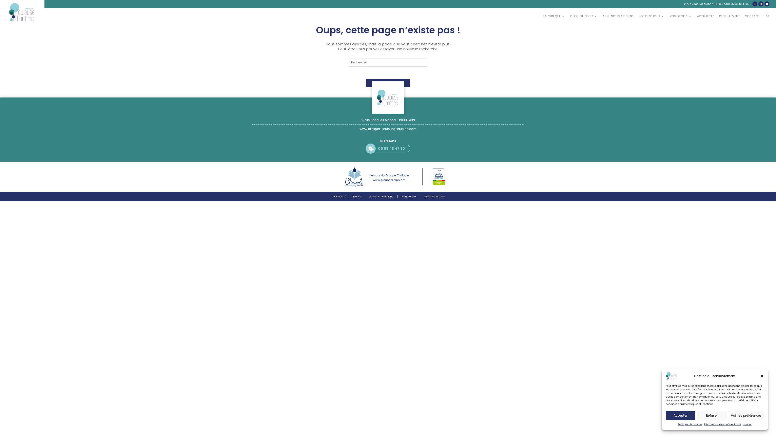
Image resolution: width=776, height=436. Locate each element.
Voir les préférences (746, 415)
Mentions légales (434, 196)
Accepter (680, 415)
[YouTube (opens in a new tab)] (767, 3)
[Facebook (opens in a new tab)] (754, 3)
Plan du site (409, 196)
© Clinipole (338, 196)
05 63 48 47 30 (740, 4)
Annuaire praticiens (381, 196)
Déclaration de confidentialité (722, 424)
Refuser (712, 415)
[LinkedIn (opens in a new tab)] (760, 3)
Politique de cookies (690, 424)
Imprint (747, 424)
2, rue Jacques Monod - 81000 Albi (706, 4)
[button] (762, 376)
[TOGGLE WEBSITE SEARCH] (767, 16)
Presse (357, 196)
